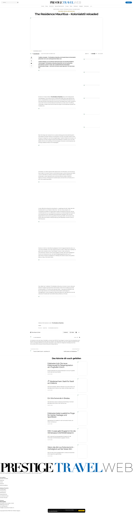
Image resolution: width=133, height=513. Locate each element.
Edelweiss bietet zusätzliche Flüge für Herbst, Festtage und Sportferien (61, 415)
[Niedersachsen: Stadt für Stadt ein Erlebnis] (82, 385)
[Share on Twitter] (91, 53)
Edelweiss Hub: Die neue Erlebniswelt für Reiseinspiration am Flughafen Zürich (60, 365)
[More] (96, 53)
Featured (60, 11)
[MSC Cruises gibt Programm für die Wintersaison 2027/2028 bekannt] (82, 435)
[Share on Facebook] (90, 53)
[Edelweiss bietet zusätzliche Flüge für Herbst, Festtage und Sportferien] (82, 418)
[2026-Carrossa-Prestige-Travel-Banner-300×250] (91, 78)
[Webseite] (77, 337)
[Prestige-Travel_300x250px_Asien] (91, 133)
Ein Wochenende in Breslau (59, 398)
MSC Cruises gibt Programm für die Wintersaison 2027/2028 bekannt (62, 432)
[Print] (94, 53)
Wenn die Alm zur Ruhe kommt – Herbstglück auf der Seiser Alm (61, 448)
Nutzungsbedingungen (52, 511)
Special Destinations (69, 11)
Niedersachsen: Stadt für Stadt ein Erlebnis (61, 382)
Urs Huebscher (36, 53)
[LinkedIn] (79, 337)
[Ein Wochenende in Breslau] (82, 401)
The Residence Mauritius (51, 63)
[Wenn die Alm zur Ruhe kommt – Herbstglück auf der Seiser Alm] (82, 451)
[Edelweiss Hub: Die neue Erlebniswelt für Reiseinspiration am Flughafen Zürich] (82, 368)
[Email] (93, 53)
